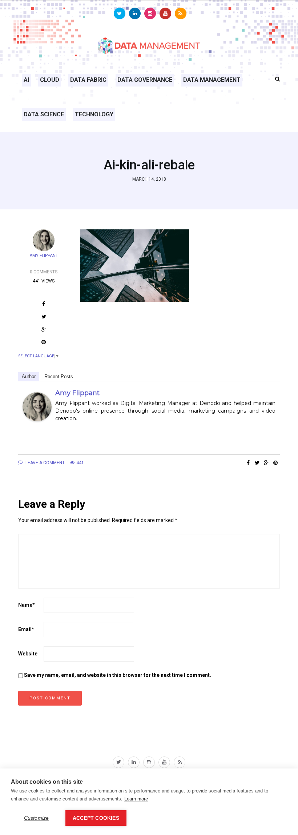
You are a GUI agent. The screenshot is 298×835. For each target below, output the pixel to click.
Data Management (212, 79)
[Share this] (248, 462)
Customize (36, 818)
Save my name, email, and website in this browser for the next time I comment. (117, 675)
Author (29, 376)
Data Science (44, 114)
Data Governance (144, 79)
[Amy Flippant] (37, 406)
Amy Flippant (77, 393)
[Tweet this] (257, 462)
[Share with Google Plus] (266, 462)
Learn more (136, 799)
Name (26, 605)
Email (26, 629)
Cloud (49, 79)
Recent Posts (58, 376)
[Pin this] (275, 462)
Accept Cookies (96, 818)
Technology (94, 114)
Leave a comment (44, 462)
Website (27, 654)
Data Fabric (88, 79)
